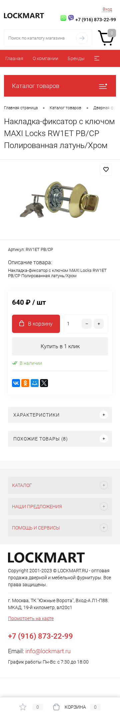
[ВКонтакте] (16, 383)
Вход (107, 9)
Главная (14, 58)
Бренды (76, 58)
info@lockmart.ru (48, 651)
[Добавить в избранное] (106, 170)
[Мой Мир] (35, 383)
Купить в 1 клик (60, 346)
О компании (45, 58)
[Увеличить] (60, 201)
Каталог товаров (35, 85)
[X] (44, 383)
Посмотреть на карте (31, 618)
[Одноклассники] (25, 383)
